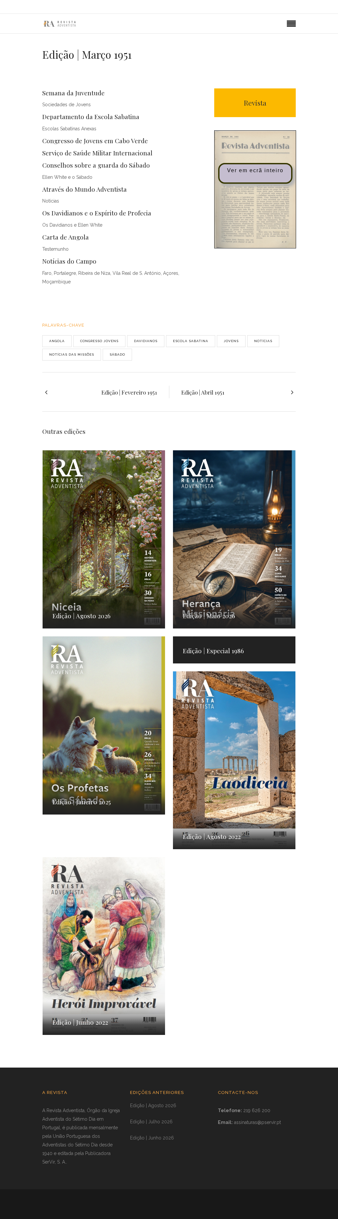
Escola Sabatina (190, 341)
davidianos (145, 341)
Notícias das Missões (71, 354)
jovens (231, 341)
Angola (57, 341)
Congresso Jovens (99, 341)
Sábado (117, 354)
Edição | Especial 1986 (213, 650)
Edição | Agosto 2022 (212, 836)
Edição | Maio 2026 (209, 615)
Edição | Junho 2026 (152, 1137)
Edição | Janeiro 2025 (81, 801)
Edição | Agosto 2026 (81, 615)
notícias (263, 341)
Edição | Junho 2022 (80, 1022)
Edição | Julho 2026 (151, 1121)
